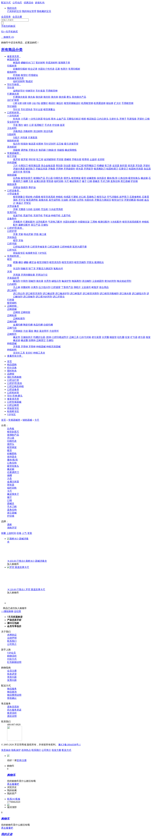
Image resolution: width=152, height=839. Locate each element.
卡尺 (66, 181)
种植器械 (12, 343)
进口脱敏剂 (29, 296)
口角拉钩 (123, 178)
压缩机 (36, 209)
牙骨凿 (16, 346)
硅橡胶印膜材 (20, 69)
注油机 (64, 200)
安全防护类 (13, 122)
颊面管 (113, 337)
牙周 (9, 271)
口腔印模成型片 (60, 337)
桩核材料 (12, 72)
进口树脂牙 (76, 293)
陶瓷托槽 (28, 324)
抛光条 (31, 97)
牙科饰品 (12, 237)
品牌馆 (10, 374)
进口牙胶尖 (59, 296)
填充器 (131, 165)
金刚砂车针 (19, 90)
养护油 (32, 187)
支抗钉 (29, 353)
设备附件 (12, 218)
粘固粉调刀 (112, 168)
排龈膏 (16, 150)
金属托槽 (18, 324)
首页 (9, 361)
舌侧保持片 (27, 337)
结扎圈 (120, 337)
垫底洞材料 (52, 62)
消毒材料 (28, 131)
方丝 (25, 331)
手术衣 (48, 125)
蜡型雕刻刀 (90, 165)
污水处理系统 (56, 209)
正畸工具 (74, 337)
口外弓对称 (85, 337)
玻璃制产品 (39, 178)
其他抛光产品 (79, 97)
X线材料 (11, 134)
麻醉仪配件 (24, 225)
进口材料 (12, 290)
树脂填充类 (13, 59)
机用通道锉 (100, 103)
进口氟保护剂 (62, 293)
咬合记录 (32, 69)
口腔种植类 (66, 246)
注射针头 (114, 119)
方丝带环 (54, 331)
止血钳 (93, 159)
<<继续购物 (7, 611)
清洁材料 (38, 131)
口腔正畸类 (53, 246)
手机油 (46, 215)
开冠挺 (60, 159)
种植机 (59, 197)
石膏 (57, 69)
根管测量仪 (19, 197)
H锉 (24, 103)
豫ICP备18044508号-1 (69, 744)
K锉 (20, 103)
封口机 (82, 197)
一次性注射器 (35, 119)
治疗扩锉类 (13, 100)
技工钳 (39, 159)
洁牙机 (80, 200)
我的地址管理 (29, 11)
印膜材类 (12, 65)
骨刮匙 (59, 165)
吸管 (83, 178)
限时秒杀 (12, 371)
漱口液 (42, 234)
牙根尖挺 (76, 159)
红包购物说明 (14, 662)
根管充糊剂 (80, 262)
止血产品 (61, 119)
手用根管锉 (52, 90)
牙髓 (9, 265)
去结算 (17, 611)
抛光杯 (54, 97)
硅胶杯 (39, 143)
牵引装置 (96, 337)
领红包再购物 (14, 377)
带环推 (26, 172)
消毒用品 (18, 131)
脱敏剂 (32, 281)
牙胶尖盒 (33, 150)
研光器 (79, 168)
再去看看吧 (13, 784)
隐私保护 (16, 750)
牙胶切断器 (130, 200)
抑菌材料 (25, 287)
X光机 (29, 209)
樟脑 (15, 262)
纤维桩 (16, 75)
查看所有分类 (15, 356)
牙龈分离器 (19, 168)
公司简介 (12, 644)
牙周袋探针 (69, 168)
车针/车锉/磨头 (15, 395)
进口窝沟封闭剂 (44, 296)
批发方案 (56, 750)
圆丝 (30, 331)
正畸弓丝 (12, 328)
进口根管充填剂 (34, 293)
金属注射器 (40, 181)
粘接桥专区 (31, 253)
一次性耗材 (13, 115)
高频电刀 (91, 197)
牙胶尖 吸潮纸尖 (95, 262)
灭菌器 (22, 209)
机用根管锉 (87, 103)
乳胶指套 (132, 119)
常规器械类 (14, 153)
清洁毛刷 (48, 131)
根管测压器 (34, 165)
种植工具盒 (39, 353)
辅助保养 (12, 184)
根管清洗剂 (55, 262)
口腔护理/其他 (15, 228)
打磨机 (74, 197)
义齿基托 (86, 287)
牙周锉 (59, 168)
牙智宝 (27, 203)
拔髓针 (44, 103)
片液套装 (32, 137)
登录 (19, 760)
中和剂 (24, 281)
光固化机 (89, 200)
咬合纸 (46, 119)
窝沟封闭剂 (110, 281)
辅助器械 (12, 175)
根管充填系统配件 (131, 221)
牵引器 (141, 337)
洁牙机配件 (42, 221)
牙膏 (15, 234)
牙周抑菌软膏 (28, 275)
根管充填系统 (48, 197)
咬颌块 (24, 143)
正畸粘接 (12, 315)
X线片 (16, 137)
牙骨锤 (24, 346)
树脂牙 (95, 287)
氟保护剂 (66, 281)
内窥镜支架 (84, 221)
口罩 (31, 125)
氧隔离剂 (76, 281)
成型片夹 (18, 172)
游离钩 (32, 340)
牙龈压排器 (42, 168)
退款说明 (12, 716)
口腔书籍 (12, 243)
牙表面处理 (13, 278)
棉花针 (52, 103)
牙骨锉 (32, 346)
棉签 (83, 119)
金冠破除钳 (50, 159)
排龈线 (60, 150)
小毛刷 (24, 119)
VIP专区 (42, 253)
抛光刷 (39, 97)
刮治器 (67, 165)
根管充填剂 (68, 262)
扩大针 (117, 103)
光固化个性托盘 (46, 69)
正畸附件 (12, 334)
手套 (15, 125)
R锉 (29, 103)
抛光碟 (62, 97)
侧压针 (59, 103)
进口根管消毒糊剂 (109, 293)
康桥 (9, 524)
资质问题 (12, 677)
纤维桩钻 (33, 75)
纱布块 (16, 119)
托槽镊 (100, 165)
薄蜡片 (77, 287)
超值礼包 (40, 2)
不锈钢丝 (18, 331)
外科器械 (12, 162)
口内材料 (12, 284)
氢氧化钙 (58, 268)
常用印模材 (74, 69)
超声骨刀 (124, 197)
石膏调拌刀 (13, 472)
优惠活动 (28, 2)
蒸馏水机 (43, 200)
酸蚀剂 (16, 281)
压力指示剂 (44, 287)
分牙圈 (105, 337)
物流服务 (12, 688)
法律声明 (12, 638)
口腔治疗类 (13, 380)
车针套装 (40, 90)
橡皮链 (16, 340)
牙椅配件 (18, 221)
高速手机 (28, 215)
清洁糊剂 (86, 281)
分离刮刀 (23, 165)
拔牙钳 (16, 159)
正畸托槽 (12, 321)
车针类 (10, 87)
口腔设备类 (14, 190)
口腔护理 (12, 231)
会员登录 (6, 16)
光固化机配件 (70, 221)
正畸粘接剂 (19, 318)
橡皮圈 (24, 340)
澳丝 (36, 331)
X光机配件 (116, 221)
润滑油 (16, 187)
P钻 (38, 103)
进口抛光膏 (125, 293)
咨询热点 (26, 750)
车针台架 (38, 109)
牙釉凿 (51, 168)
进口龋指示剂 (139, 293)
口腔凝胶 (56, 287)
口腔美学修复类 (38, 246)
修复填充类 (14, 56)
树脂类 (16, 62)
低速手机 (18, 215)
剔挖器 (123, 165)
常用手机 (12, 212)
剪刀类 (108, 165)
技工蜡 (80, 165)
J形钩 (48, 337)
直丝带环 (44, 331)
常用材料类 (14, 256)
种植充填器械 (53, 346)
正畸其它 (41, 340)
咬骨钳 (85, 159)
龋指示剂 (56, 281)
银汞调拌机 (32, 200)
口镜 (89, 181)
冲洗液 (23, 137)
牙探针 (146, 165)
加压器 (147, 168)
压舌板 (60, 143)
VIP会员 (11, 652)
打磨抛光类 (13, 94)
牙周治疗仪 (42, 275)
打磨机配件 (29, 221)
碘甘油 (32, 262)
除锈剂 (24, 187)
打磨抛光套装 (20, 97)
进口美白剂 (19, 293)
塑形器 (49, 181)
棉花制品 (91, 119)
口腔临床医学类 (21, 246)
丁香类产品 (67, 287)
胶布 (53, 119)
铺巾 (26, 125)
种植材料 (12, 349)
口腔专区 (12, 250)
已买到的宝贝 (14, 11)
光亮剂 (47, 281)
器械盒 (96, 181)
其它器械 (125, 181)
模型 (15, 240)
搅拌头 (67, 178)
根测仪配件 (104, 221)
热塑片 (64, 69)
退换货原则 (13, 706)
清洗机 (72, 200)
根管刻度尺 (27, 178)
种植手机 (56, 215)
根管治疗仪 (118, 200)
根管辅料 (12, 303)
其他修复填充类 (15, 78)
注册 (24, 760)
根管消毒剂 (43, 262)
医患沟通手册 (79, 246)
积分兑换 (12, 367)
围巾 (20, 125)
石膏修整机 (135, 197)
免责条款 (6, 750)
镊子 (84, 181)
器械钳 (67, 159)
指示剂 (16, 143)
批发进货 (12, 674)
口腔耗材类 (14, 112)
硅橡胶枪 (91, 178)
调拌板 (24, 150)
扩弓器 (133, 337)
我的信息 (12, 8)
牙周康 (16, 275)
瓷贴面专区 (19, 253)
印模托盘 (58, 178)
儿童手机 (66, 215)
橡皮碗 (144, 178)
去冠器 (115, 165)
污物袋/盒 (51, 150)
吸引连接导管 (71, 143)
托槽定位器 (39, 337)
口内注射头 (103, 119)
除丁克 (32, 268)
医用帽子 (39, 125)
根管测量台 (49, 109)
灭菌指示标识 (73, 119)
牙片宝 (22, 200)
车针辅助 (12, 106)
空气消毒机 (113, 197)
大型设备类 (13, 206)
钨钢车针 (30, 90)
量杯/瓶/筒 (112, 178)
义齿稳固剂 (98, 281)
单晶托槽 (38, 324)
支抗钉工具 (19, 353)
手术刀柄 (105, 181)
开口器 (49, 178)
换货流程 (12, 713)
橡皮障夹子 (75, 181)
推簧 (148, 337)
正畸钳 (16, 312)
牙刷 (20, 234)
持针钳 (32, 159)
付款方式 (12, 659)
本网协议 (12, 635)
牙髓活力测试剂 (44, 268)
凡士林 (16, 287)
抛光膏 (39, 281)
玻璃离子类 (64, 62)
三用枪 (93, 221)
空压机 (44, 209)
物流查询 (12, 692)
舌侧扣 (44, 225)
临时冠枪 (59, 181)
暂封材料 (40, 62)
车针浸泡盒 (27, 109)
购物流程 (12, 656)
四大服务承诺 (14, 710)
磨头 (68, 97)
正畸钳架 (25, 312)
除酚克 (24, 268)
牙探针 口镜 (143, 119)
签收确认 (12, 698)
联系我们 (12, 641)
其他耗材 (12, 147)
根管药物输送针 (72, 103)
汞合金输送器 (48, 165)
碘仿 (20, 262)
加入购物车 (13, 564)
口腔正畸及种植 (15, 386)
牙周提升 (88, 168)
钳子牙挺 (12, 156)
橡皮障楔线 (71, 150)
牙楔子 (122, 119)
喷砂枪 (29, 197)
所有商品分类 (12, 50)
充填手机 (38, 215)
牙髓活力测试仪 (102, 200)
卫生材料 (12, 128)
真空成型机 (55, 200)
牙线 (36, 234)
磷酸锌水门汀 (28, 62)
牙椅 (15, 209)
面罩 (62, 125)
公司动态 (17, 2)
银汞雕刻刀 (100, 168)
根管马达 (101, 197)
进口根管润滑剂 (91, 293)
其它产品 (35, 225)
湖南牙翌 (12, 527)
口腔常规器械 (14, 402)
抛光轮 (46, 97)
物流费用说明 (14, 695)
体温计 (19, 203)
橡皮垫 (16, 337)
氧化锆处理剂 (124, 281)
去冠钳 (100, 159)
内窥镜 (36, 197)
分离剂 (34, 287)
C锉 (15, 103)
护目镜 (55, 125)
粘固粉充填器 (136, 168)
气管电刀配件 (55, 221)
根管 (9, 259)
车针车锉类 (14, 84)
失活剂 (16, 268)
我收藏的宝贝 (44, 11)
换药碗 (42, 150)
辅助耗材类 (13, 140)
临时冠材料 (19, 81)
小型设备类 (13, 193)
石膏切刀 (123, 168)
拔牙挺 (24, 159)
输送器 (32, 143)
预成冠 (29, 81)
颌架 (73, 165)
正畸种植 (12, 306)
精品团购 (12, 364)
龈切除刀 (30, 168)
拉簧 (127, 337)
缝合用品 (104, 287)
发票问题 (12, 680)
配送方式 (6, 2)
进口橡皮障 (49, 293)
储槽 (25, 181)
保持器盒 (101, 178)
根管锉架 (76, 178)
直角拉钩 (115, 181)
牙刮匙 (138, 165)
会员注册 (17, 16)
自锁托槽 (48, 324)
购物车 (7, 37)
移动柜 (140, 200)
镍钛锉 (109, 103)
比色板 (16, 178)
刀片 (15, 165)
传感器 (67, 197)
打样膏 (10, 299)
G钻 (34, 103)
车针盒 (16, 109)
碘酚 (26, 262)
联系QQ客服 (13, 799)
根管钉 (24, 75)
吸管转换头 (134, 178)
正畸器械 (12, 309)
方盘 (30, 181)
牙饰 (20, 240)
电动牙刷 (28, 234)
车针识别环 (50, 143)
